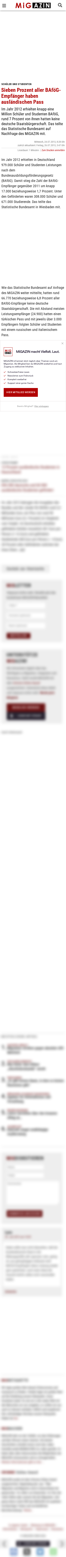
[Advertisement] (33, 45)
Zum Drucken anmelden (53, 150)
